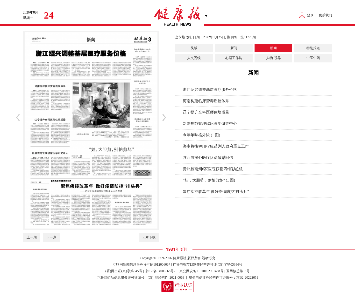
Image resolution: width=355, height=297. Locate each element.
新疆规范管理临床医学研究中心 (210, 124)
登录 (310, 15)
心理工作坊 (233, 58)
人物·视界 (273, 58)
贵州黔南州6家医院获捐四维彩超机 (213, 169)
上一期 (32, 237)
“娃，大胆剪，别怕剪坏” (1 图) (209, 180)
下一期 (51, 237)
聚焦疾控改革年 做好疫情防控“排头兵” (216, 191)
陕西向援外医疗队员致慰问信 (208, 157)
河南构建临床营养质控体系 (206, 101)
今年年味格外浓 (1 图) (201, 135)
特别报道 (313, 48)
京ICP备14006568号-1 (161, 271)
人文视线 (194, 58)
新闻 (233, 48)
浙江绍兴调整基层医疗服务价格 (210, 90)
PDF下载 (149, 237)
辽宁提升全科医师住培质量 (206, 112)
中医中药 (313, 58)
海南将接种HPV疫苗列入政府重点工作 (216, 146)
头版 (194, 48)
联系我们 (325, 15)
